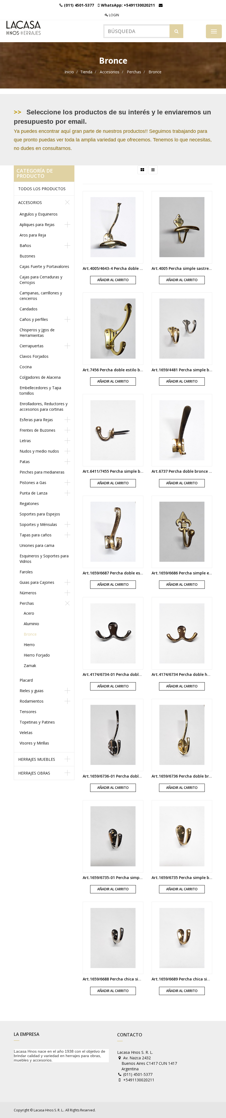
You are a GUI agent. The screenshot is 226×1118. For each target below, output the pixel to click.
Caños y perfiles (34, 319)
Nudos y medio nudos (39, 451)
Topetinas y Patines (37, 722)
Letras (25, 440)
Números (28, 592)
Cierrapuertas (32, 345)
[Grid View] (142, 169)
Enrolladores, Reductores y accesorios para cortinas (44, 406)
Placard (26, 680)
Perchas (134, 71)
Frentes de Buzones (37, 430)
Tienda (86, 71)
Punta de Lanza (33, 493)
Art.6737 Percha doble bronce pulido (186, 471)
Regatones (29, 503)
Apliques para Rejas (37, 224)
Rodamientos (32, 701)
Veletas (26, 732)
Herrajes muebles (36, 759)
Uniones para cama (37, 545)
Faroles (26, 571)
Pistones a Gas (33, 482)
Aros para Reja (33, 235)
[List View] (153, 169)
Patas (25, 461)
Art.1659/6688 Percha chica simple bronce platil (128, 979)
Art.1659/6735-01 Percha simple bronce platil (125, 877)
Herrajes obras (34, 773)
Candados (28, 308)
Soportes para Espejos (40, 514)
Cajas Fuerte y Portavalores (44, 266)
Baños (25, 245)
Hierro (29, 644)
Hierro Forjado (37, 655)
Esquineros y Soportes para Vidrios (44, 558)
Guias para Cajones (37, 582)
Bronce (155, 71)
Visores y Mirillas (34, 743)
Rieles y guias (32, 690)
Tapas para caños (36, 535)
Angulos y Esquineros (39, 214)
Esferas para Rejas (36, 419)
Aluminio (31, 623)
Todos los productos (42, 188)
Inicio (69, 71)
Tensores (28, 711)
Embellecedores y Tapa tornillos (40, 390)
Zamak (30, 665)
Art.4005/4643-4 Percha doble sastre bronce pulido (131, 268)
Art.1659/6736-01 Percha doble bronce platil (124, 776)
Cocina (26, 366)
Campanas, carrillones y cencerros (41, 295)
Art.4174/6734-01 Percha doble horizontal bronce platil (135, 674)
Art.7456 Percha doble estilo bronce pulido (123, 369)
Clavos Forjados (34, 356)
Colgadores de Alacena (40, 377)
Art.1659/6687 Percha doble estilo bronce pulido (128, 573)
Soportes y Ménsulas (38, 524)
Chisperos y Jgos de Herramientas (37, 332)
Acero (29, 613)
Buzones (27, 256)
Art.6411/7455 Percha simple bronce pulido (123, 471)
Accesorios (109, 71)
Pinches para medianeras (42, 472)
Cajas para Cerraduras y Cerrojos (41, 279)
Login (113, 15)
